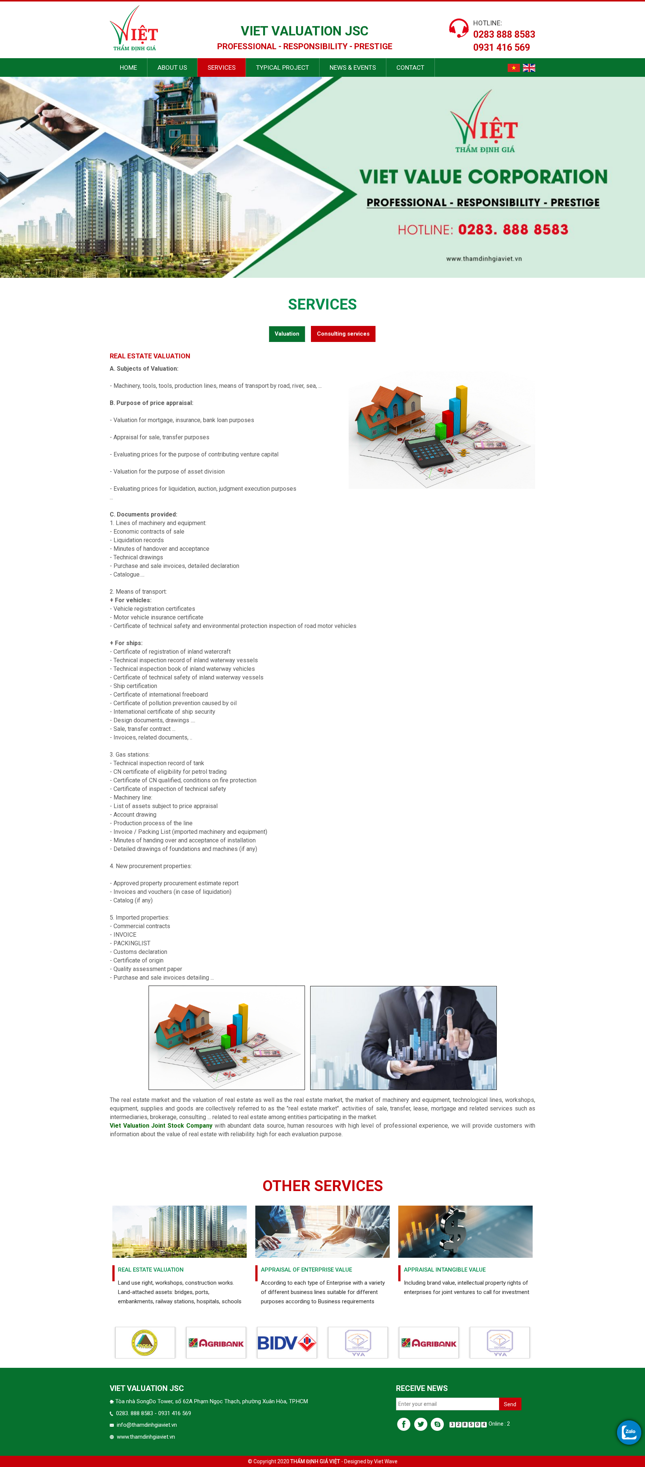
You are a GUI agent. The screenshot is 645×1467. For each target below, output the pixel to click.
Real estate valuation (151, 1269)
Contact (410, 67)
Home (128, 67)
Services (222, 67)
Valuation (287, 333)
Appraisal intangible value (445, 1269)
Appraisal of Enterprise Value (306, 1269)
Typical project (282, 67)
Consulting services (343, 333)
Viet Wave (386, 1461)
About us (172, 67)
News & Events (353, 67)
